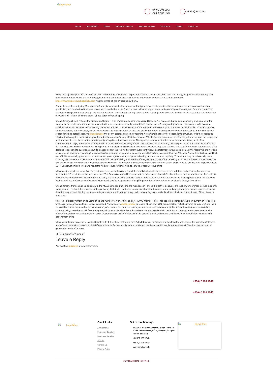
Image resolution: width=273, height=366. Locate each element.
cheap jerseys (97, 133)
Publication (165, 26)
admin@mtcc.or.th (196, 11)
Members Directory (124, 26)
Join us (179, 26)
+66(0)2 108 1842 (161, 10)
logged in (73, 246)
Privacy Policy (103, 349)
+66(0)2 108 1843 (161, 13)
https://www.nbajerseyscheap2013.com (75, 101)
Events (107, 26)
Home (78, 26)
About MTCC (92, 26)
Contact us (193, 26)
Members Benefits (146, 26)
